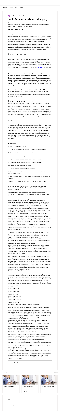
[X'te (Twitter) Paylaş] (11, 362)
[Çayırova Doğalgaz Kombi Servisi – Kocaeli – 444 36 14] (49, 380)
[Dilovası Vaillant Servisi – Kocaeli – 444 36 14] (30, 380)
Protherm (11, 7)
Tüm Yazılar (4, 7)
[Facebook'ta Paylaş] (8, 362)
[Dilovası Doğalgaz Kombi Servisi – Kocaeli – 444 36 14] (11, 380)
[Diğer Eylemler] (51, 15)
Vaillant (21, 7)
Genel (16, 7)
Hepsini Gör (55, 372)
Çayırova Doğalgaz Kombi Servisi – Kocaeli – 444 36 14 (48, 387)
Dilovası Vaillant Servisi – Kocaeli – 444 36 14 (28, 387)
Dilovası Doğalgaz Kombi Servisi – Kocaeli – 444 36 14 (10, 387)
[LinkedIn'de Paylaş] (14, 362)
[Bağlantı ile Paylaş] (17, 362)
